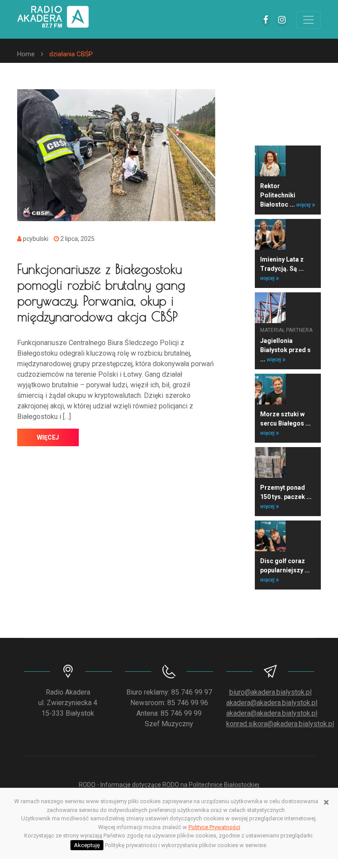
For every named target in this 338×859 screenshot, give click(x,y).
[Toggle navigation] (308, 20)
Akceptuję (87, 845)
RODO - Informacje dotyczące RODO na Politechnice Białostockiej (169, 784)
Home (26, 54)
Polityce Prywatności (214, 827)
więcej (48, 437)
